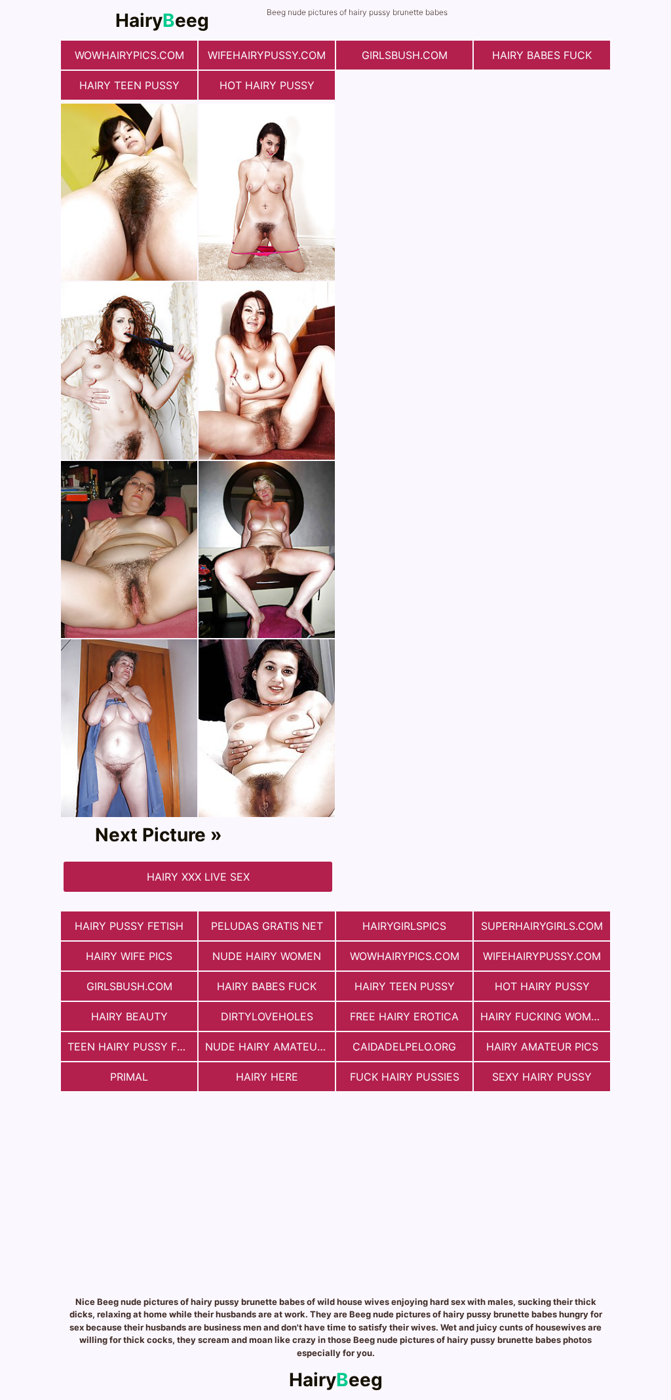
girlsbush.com (405, 55)
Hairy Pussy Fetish (129, 925)
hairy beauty (129, 1016)
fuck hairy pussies (404, 1076)
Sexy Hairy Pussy (542, 1076)
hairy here (267, 1076)
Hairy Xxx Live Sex (198, 876)
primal (129, 1076)
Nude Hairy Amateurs (267, 1046)
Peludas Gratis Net (267, 925)
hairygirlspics (404, 925)
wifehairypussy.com (267, 55)
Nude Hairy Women (266, 956)
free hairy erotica (404, 1016)
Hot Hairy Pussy (267, 85)
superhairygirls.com (542, 925)
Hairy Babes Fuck (542, 55)
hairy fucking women (542, 1016)
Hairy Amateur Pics (542, 1046)
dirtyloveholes (267, 1016)
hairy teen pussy (129, 85)
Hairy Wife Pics (129, 956)
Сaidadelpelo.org (404, 1046)
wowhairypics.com (129, 55)
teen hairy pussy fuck (132, 1046)
